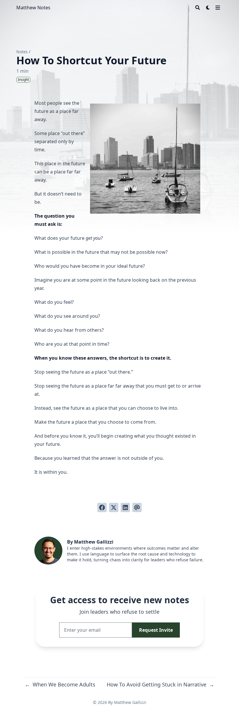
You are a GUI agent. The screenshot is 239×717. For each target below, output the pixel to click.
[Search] (197, 7)
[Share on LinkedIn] (125, 507)
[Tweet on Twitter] (113, 507)
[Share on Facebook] (102, 507)
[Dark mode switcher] (208, 7)
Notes (22, 51)
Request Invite (156, 630)
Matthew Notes (33, 7)
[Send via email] (137, 507)
